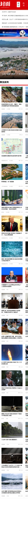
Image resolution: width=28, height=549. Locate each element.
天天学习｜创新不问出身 (9, 12)
